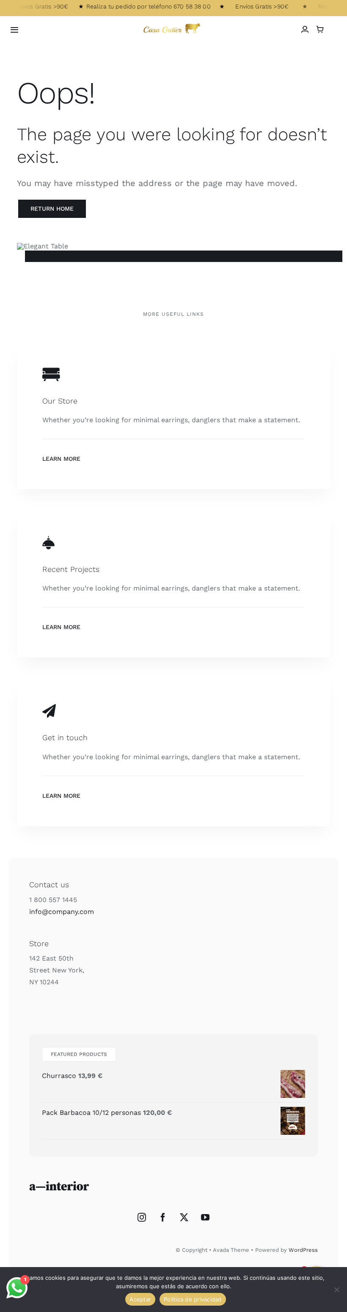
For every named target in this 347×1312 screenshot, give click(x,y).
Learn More (61, 458)
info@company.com (61, 912)
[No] (336, 1289)
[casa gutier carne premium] (173, 24)
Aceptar (140, 1299)
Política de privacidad (193, 1299)
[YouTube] (205, 1217)
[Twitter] (184, 1217)
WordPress (303, 1250)
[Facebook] (163, 1217)
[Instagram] (142, 1217)
